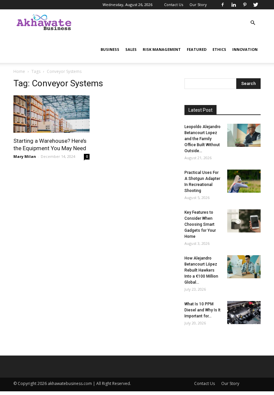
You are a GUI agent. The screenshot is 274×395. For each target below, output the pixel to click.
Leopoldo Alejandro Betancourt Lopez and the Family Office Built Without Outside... (202, 138)
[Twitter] (256, 4)
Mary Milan (24, 156)
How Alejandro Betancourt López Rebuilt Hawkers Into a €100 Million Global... (201, 270)
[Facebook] (223, 4)
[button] (253, 23)
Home (19, 71)
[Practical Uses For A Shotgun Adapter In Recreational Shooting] (244, 181)
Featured (197, 49)
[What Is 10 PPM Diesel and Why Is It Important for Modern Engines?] (244, 312)
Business (110, 49)
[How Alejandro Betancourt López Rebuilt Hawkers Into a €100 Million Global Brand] (244, 266)
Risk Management (162, 49)
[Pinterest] (245, 4)
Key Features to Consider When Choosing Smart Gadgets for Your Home (200, 224)
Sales (131, 49)
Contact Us (173, 4)
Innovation (245, 49)
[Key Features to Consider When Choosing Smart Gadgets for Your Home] (244, 220)
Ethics (219, 49)
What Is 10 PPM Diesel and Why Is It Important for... (202, 310)
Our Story (198, 4)
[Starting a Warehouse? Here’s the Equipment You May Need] (51, 114)
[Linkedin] (234, 4)
